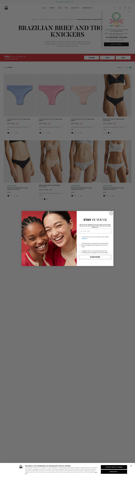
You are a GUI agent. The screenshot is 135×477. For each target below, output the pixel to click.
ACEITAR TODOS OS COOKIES (114, 467)
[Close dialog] (111, 213)
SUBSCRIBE (95, 257)
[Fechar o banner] (131, 465)
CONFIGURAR (113, 471)
